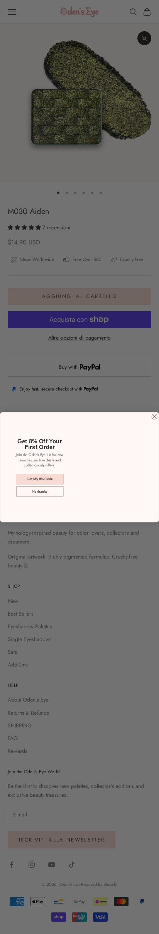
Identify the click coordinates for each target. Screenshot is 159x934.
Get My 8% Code (40, 479)
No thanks (39, 491)
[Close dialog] (154, 416)
